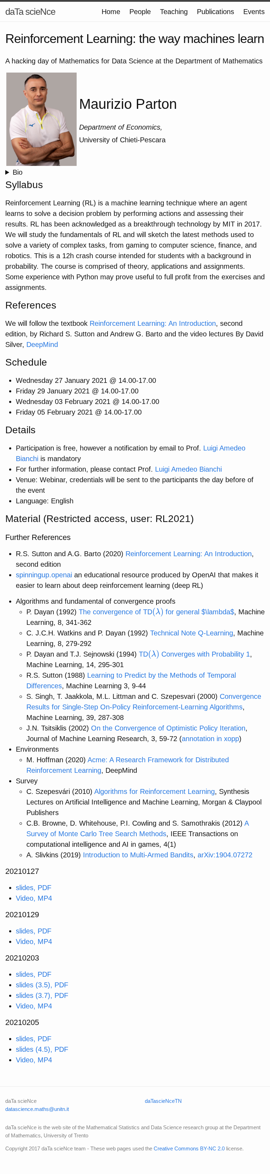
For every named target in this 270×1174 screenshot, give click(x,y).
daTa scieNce (30, 11)
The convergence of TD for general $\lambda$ (156, 612)
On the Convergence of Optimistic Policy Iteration (168, 728)
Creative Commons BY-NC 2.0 (189, 1148)
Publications (215, 11)
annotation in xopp (210, 739)
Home (111, 11)
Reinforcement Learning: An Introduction (153, 323)
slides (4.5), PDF (42, 1049)
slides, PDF (33, 888)
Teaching (174, 11)
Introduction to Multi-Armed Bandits (138, 855)
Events (254, 11)
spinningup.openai (44, 575)
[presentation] (157, 612)
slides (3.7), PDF (42, 995)
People (140, 11)
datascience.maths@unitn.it (37, 1109)
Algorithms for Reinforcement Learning (154, 791)
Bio (17, 172)
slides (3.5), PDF (42, 985)
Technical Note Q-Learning (191, 633)
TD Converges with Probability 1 (194, 654)
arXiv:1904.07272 (225, 855)
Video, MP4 (34, 898)
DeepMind (42, 344)
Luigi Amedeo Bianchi (188, 469)
